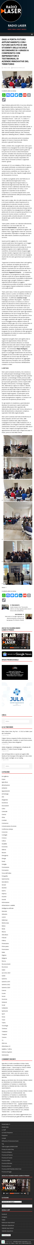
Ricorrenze (5, 967)
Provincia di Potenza (7, 1155)
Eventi (3, 861)
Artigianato (5, 800)
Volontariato (5, 1055)
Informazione (5, 902)
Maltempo (5, 920)
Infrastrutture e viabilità (8, 905)
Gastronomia (5, 879)
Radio (3, 952)
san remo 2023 (6, 973)
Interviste (4, 911)
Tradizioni (4, 1031)
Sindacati (4, 1002)
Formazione (5, 870)
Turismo (4, 1037)
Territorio (4, 1028)
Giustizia (4, 888)
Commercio (5, 823)
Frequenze (4, 1135)
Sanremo (4, 979)
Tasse (3, 1020)
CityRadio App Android (8, 1228)
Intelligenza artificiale (8, 908)
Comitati (4, 820)
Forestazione (5, 867)
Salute (3, 970)
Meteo (3, 926)
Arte (3, 797)
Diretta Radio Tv (6, 1124)
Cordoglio (4, 835)
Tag (3, 1144)
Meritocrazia (5, 923)
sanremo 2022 (6, 984)
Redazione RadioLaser (19, 67)
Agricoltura (5, 782)
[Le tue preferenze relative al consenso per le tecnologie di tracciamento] (3, 1242)
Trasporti (4, 1034)
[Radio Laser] (11, 21)
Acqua (3, 779)
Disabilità (4, 844)
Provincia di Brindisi (7, 1163)
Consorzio (4, 832)
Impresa (4, 893)
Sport (3, 1014)
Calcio (3, 808)
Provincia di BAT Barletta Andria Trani (11, 1169)
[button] (32, 34)
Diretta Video (5, 1127)
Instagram (4, 1217)
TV (2, 1040)
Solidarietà (5, 1008)
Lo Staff (4, 1130)
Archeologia (5, 794)
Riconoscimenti (6, 964)
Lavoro (4, 917)
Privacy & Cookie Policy (8, 1149)
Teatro (4, 1022)
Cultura (4, 841)
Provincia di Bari (6, 1160)
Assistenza (5, 803)
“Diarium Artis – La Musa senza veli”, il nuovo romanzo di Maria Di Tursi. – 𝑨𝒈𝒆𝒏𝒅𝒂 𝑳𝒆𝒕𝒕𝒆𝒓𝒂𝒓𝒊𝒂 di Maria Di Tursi (17, 1104)
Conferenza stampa (7, 829)
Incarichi (4, 896)
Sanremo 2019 (6, 981)
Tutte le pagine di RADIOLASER (10, 1146)
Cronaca (4, 838)
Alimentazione (6, 785)
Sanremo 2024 (6, 987)
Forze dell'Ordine (6, 873)
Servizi (3, 996)
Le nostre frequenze (7, 1132)
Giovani (4, 885)
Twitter (3, 1220)
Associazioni (5, 805)
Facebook (4, 1214)
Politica (4, 940)
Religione (4, 958)
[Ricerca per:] (17, 721)
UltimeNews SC (6, 1046)
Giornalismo (5, 882)
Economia (4, 847)
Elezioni (4, 852)
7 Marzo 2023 (6, 67)
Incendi (4, 899)
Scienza (4, 990)
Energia (4, 858)
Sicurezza (4, 999)
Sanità (3, 976)
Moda (3, 929)
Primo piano (5, 946)
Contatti (4, 1138)
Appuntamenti (6, 791)
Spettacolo (5, 1011)
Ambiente (4, 788)
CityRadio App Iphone (7, 1231)
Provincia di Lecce (6, 1166)
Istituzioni (4, 914)
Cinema (4, 814)
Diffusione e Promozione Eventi (10, 1141)
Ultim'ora (4, 1043)
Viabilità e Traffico (7, 1049)
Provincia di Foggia (7, 1172)
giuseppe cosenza (7, 1114)
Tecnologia (5, 1025)
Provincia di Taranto (7, 1158)
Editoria (4, 849)
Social (3, 1005)
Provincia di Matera (7, 1152)
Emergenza (5, 855)
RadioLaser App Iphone (8, 1225)
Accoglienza (5, 776)
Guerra (4, 891)
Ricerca (4, 961)
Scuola (3, 993)
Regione (4, 955)
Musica (4, 932)
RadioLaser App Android (8, 1222)
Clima (3, 817)
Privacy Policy (6, 1235)
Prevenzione (5, 943)
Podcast (4, 937)
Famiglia (4, 864)
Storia (3, 1017)
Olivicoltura (5, 935)
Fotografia (5, 876)
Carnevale (4, 811)
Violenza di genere (7, 1052)
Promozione (5, 949)
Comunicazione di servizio (9, 826)
